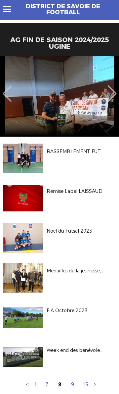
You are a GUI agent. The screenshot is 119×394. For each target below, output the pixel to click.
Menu (10, 9)
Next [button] (112, 89)
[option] (59, 96)
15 (85, 384)
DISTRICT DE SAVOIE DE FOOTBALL (63, 9)
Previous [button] (7, 89)
